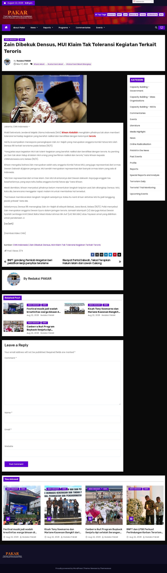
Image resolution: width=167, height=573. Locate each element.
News (33, 27)
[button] (156, 27)
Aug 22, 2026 (33, 315)
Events (99, 27)
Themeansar (105, 568)
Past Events (136, 156)
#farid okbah (39, 64)
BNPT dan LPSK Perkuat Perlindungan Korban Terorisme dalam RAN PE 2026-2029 (145, 532)
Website (9, 446)
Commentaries (83, 27)
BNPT (119, 14)
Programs (64, 27)
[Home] (6, 27)
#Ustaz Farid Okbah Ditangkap (78, 64)
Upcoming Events (139, 193)
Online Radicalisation (140, 144)
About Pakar (19, 27)
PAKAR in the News (139, 150)
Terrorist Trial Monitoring (142, 187)
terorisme (111, 14)
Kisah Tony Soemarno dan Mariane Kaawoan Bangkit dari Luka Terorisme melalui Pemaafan (61, 534)
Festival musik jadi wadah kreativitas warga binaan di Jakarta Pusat (43, 312)
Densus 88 (133, 14)
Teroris (142, 14)
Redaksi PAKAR (24, 61)
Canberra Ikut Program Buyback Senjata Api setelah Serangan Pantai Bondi (103, 532)
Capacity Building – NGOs (143, 106)
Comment (11, 357)
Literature (135, 125)
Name (8, 412)
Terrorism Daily (138, 181)
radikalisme (152, 14)
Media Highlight (11, 40)
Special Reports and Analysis (144, 175)
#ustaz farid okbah (55, 64)
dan (161, 14)
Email (8, 429)
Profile (133, 162)
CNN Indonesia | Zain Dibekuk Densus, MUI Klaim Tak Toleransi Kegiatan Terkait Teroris (57, 244)
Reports (47, 27)
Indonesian (139, 1)
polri (125, 14)
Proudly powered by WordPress (69, 568)
